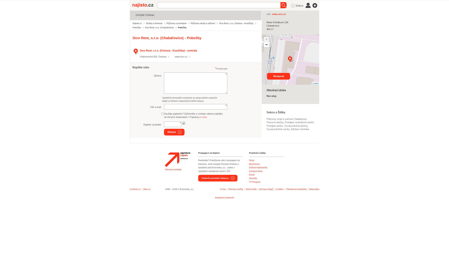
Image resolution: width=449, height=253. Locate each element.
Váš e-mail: (156, 107)
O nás (223, 189)
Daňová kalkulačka (258, 167)
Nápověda (314, 189)
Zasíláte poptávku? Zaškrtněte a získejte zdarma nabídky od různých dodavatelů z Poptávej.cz (193, 115)
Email (251, 175)
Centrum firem (256, 171)
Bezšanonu (254, 164)
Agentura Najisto (177, 159)
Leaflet (316, 83)
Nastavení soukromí (224, 197)
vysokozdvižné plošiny (296, 126)
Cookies (280, 189)
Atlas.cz (146, 189)
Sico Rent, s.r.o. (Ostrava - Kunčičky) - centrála (168, 50)
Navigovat (278, 76)
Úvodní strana (145, 15)
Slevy (251, 160)
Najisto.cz (144, 5)
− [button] (266, 45)
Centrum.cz (135, 189)
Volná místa (251, 189)
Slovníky (253, 178)
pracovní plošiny (275, 122)
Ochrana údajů (266, 189)
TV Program (254, 182)
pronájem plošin (275, 126)
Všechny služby (236, 189)
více (204, 117)
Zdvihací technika (300, 129)
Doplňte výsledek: (152, 124)
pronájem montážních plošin (299, 122)
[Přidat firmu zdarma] (315, 5)
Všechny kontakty (173, 169)
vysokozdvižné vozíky (278, 129)
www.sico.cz (181, 56)
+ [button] (266, 39)
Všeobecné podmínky (296, 189)
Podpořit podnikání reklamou (215, 178)
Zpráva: (158, 75)
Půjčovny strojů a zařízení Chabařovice (287, 119)
